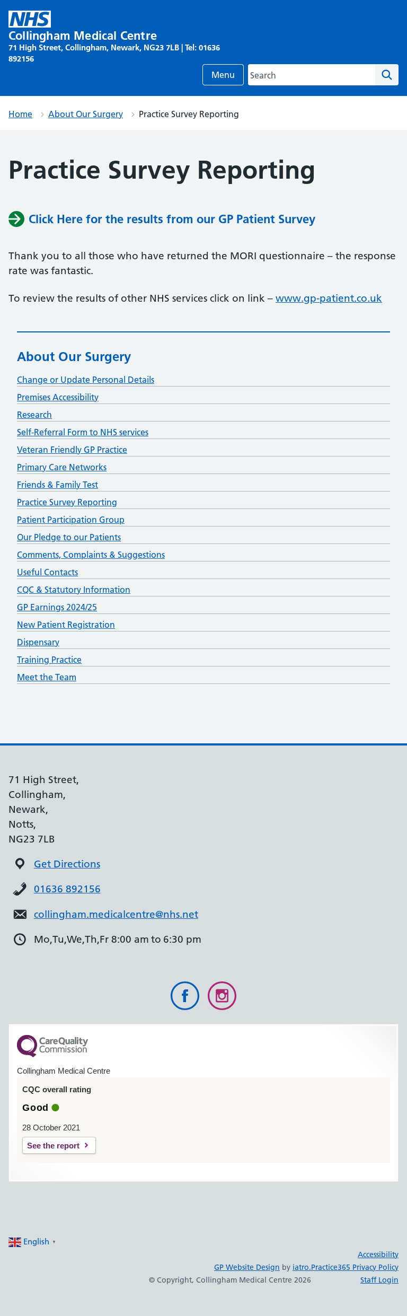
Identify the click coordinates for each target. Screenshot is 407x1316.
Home (20, 114)
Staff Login (379, 1280)
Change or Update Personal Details (85, 379)
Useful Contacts (47, 572)
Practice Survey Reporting (67, 502)
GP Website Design (247, 1267)
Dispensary (38, 642)
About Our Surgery (85, 114)
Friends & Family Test (57, 484)
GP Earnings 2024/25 (57, 607)
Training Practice (49, 659)
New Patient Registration (66, 624)
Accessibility (378, 1254)
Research (34, 414)
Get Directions (67, 864)
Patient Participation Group (71, 519)
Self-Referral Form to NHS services (82, 432)
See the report (53, 1145)
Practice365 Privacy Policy (355, 1267)
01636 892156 (67, 889)
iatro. (302, 1267)
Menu (223, 74)
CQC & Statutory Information (73, 589)
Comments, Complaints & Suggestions (91, 554)
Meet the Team (46, 677)
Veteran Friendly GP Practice (72, 449)
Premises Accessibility (58, 397)
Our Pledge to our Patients (69, 537)
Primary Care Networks (62, 467)
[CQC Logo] (52, 1054)
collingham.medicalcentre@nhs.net (116, 914)
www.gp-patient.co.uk (329, 298)
